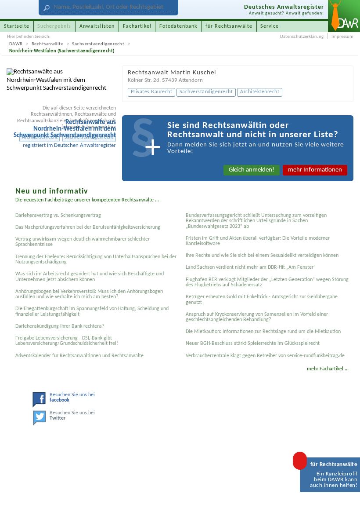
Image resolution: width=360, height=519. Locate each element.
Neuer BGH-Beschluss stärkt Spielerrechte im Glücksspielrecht (253, 343)
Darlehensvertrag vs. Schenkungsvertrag (58, 215)
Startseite (16, 26)
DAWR (16, 44)
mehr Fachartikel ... (328, 369)
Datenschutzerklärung (302, 36)
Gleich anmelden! (251, 170)
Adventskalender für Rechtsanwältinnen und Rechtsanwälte (79, 355)
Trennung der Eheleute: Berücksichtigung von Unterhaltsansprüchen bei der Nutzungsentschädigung (95, 259)
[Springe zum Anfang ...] (346, 505)
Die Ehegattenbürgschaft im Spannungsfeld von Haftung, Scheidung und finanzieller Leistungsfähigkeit (92, 311)
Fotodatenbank (178, 26)
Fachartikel (137, 26)
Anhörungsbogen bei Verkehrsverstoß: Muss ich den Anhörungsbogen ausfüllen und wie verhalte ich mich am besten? (89, 294)
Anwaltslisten (97, 26)
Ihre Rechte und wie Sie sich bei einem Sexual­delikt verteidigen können (262, 255)
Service (269, 26)
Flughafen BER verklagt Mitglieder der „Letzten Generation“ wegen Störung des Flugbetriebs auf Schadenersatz (267, 282)
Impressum (342, 36)
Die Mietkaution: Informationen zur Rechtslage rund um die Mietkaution (263, 331)
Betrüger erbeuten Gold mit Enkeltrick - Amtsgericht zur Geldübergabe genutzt (262, 299)
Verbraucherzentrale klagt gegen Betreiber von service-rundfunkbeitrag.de (265, 355)
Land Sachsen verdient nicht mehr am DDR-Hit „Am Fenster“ (251, 267)
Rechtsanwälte (48, 44)
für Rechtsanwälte (228, 26)
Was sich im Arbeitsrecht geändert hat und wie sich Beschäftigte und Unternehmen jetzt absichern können (89, 276)
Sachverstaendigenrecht (98, 44)
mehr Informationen (315, 170)
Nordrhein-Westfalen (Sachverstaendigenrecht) (62, 51)
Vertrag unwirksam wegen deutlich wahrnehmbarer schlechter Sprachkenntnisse (82, 242)
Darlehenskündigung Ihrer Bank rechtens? (59, 326)
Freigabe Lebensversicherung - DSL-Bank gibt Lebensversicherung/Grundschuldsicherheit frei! (66, 341)
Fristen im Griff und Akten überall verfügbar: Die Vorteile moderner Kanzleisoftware (258, 241)
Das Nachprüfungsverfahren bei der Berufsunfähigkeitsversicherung (87, 227)
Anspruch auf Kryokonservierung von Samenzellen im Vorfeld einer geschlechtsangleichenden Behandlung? (257, 317)
